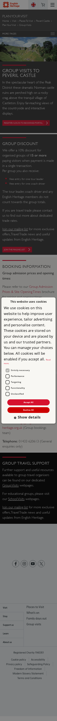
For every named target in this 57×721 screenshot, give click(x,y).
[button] (28, 417)
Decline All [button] (28, 410)
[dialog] (28, 360)
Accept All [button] (29, 402)
